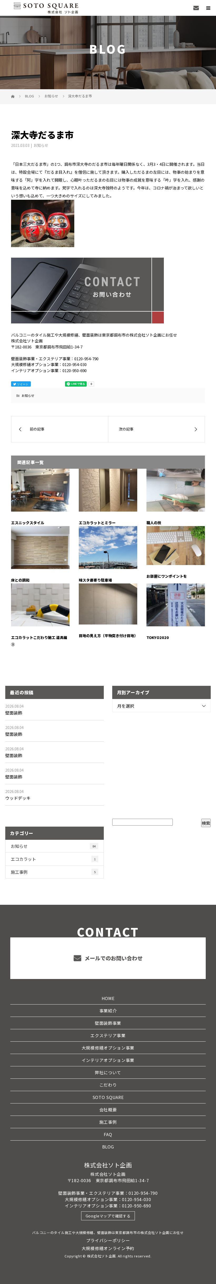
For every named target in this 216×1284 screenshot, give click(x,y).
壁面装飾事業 (108, 1023)
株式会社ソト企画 (108, 1165)
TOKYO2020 (157, 637)
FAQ (108, 1134)
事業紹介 (108, 1010)
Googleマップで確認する (108, 1215)
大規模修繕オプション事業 (108, 1048)
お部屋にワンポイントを (166, 576)
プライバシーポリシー (108, 1240)
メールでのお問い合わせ (113, 958)
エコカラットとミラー (97, 522)
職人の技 (153, 522)
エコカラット (53, 859)
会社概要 (108, 1109)
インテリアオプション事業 (108, 1060)
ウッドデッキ (18, 798)
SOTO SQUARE (108, 1097)
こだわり (108, 1085)
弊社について (108, 1072)
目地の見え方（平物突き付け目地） (108, 635)
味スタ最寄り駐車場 (95, 580)
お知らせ (40, 145)
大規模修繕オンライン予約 (108, 1248)
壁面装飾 (13, 713)
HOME (108, 998)
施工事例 (53, 872)
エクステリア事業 (108, 1035)
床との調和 (20, 580)
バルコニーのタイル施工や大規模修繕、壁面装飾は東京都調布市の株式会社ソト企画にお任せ (108, 1232)
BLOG (108, 1146)
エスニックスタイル (27, 522)
